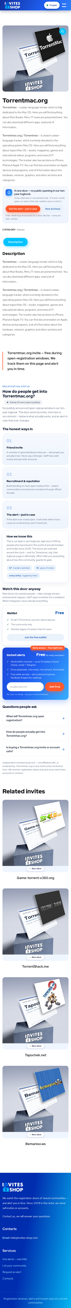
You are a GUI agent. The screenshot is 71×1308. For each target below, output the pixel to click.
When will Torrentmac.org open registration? (25, 718)
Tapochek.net (35, 1055)
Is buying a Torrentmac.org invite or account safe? (33, 749)
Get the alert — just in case (23, 208)
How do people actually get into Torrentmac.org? (25, 733)
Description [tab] (15, 242)
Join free (54, 686)
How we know (52, 208)
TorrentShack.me (35, 966)
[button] (62, 31)
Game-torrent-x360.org (35, 878)
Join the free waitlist (35, 637)
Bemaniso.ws (35, 1144)
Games (21, 229)
